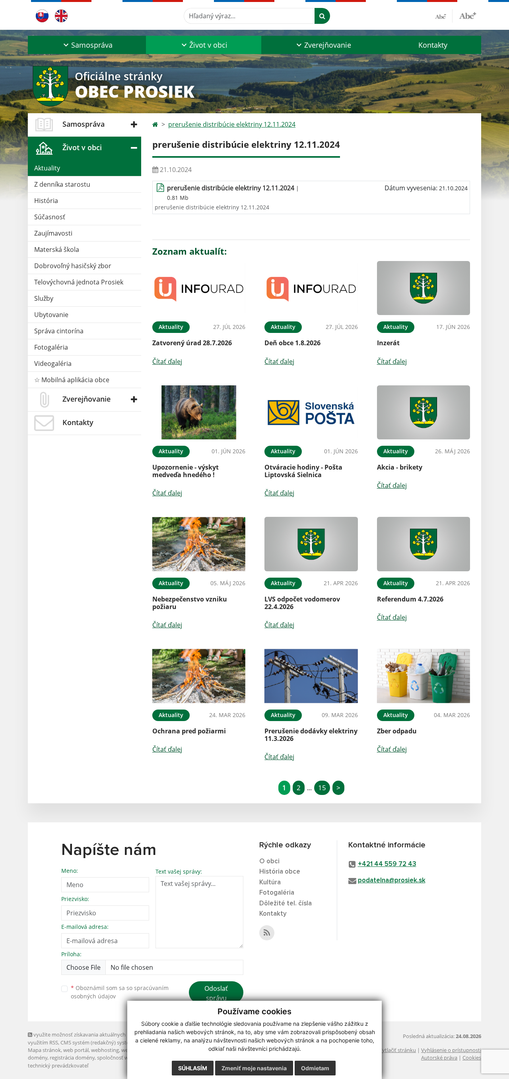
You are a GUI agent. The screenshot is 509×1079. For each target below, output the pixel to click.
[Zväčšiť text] (467, 14)
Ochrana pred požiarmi (189, 731)
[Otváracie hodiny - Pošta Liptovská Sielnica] (310, 412)
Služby (43, 298)
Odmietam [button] (315, 1068)
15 (322, 787)
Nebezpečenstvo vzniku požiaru (189, 603)
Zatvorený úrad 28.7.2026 (192, 342)
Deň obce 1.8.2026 (292, 342)
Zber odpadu (397, 731)
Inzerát (388, 342)
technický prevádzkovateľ (58, 1065)
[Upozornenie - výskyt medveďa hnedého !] (198, 412)
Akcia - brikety (399, 467)
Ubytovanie (51, 314)
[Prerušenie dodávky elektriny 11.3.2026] (310, 676)
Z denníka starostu (62, 184)
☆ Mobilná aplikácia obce (71, 379)
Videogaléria (53, 363)
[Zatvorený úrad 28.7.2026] (198, 288)
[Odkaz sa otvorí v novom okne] (266, 932)
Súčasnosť (49, 217)
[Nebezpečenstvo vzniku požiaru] (198, 544)
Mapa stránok (44, 1050)
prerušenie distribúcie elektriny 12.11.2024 (231, 124)
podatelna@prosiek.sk (391, 880)
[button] (87, 45)
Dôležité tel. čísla (285, 903)
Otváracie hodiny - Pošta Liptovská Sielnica (303, 471)
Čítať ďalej (167, 361)
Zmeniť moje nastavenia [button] (254, 1068)
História (46, 200)
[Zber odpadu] (423, 676)
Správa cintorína (59, 331)
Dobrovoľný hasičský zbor (72, 265)
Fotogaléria (51, 347)
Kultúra (270, 882)
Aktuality (47, 168)
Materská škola (56, 249)
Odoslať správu (216, 993)
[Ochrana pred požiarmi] (198, 676)
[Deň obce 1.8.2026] (310, 288)
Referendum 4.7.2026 (410, 599)
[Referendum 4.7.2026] (423, 544)
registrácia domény (72, 1057)
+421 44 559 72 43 (387, 864)
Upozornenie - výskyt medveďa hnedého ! (185, 471)
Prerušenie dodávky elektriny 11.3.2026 (310, 735)
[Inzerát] (423, 288)
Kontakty (432, 45)
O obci (269, 861)
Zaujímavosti (53, 233)
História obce (279, 871)
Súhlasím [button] (192, 1068)
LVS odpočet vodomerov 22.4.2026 (302, 603)
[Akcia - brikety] (423, 412)
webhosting (105, 1050)
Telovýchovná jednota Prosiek (78, 282)
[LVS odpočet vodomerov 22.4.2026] (310, 544)
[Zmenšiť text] (444, 16)
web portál (76, 1050)
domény (37, 1057)
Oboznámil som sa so (120, 992)
